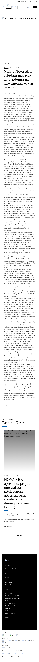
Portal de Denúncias (10, 613)
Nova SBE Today (10, 603)
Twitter (9, 410)
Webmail (7, 608)
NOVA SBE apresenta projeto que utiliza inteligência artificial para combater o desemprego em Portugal (18, 493)
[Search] (28, 7)
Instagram (14, 620)
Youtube (22, 620)
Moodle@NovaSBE (10, 606)
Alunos (7, 577)
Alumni (7, 580)
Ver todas (18, 535)
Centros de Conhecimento (12, 585)
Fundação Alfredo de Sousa (12, 598)
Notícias (6, 68)
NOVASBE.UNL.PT (21, 1)
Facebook (5, 410)
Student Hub (8, 610)
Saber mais (8, 526)
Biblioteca (8, 601)
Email (17, 410)
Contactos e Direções (11, 569)
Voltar (5, 64)
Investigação (8, 582)
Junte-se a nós (9, 593)
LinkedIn (13, 410)
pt (33, 1)
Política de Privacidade (7, 656)
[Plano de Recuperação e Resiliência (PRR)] (10, 653)
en (30, 1)
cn (36, 1)
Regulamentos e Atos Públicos (13, 596)
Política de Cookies (21, 656)
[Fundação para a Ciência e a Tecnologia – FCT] (4, 653)
